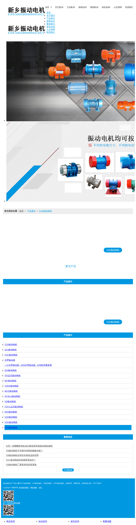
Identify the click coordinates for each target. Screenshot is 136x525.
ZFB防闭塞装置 (78, 238)
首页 (21, 211)
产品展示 (31, 211)
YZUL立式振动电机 (30, 250)
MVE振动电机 (69, 244)
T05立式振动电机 (120, 238)
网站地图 (33, 488)
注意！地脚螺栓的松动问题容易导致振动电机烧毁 (29, 446)
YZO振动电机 (92, 250)
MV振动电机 (28, 244)
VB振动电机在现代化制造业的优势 (22, 455)
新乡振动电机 (24, 488)
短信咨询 (43, 521)
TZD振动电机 (72, 250)
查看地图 (107, 521)
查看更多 (69, 470)
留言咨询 (75, 521)
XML (40, 488)
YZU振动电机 (57, 238)
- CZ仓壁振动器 (12, 365)
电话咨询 (10, 521)
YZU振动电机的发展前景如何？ (21, 460)
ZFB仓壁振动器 (78, 232)
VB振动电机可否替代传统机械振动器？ (24, 451)
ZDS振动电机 (52, 250)
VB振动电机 (112, 244)
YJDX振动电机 (48, 244)
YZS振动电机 (18, 238)
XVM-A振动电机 (91, 244)
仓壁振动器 (78, 221)
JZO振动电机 (37, 238)
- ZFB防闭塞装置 (44, 365)
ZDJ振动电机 (99, 238)
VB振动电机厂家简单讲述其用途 (21, 464)
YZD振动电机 (45, 211)
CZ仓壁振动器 (78, 227)
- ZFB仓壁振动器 (27, 365)
